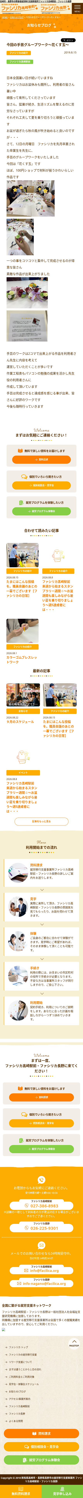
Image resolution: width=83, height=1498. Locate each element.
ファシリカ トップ (18, 1347)
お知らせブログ (17, 17)
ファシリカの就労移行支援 (23, 1354)
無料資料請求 (21, 1494)
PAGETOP (74, 1345)
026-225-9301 (44, 1228)
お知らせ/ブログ (17, 1391)
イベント (23, 772)
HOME (5, 17)
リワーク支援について (20, 1362)
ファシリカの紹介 (22, 571)
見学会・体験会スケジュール (24, 1384)
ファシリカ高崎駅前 (19, 1406)
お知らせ (23, 711)
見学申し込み (62, 1494)
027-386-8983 (44, 1206)
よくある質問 (16, 1421)
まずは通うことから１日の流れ (25, 1369)
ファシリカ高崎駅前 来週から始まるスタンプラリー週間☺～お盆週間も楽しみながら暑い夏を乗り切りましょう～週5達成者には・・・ (57, 596)
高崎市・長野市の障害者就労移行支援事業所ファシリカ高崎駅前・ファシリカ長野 (35, 1)
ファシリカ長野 (17, 1413)
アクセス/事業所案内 (19, 1399)
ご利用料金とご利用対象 (21, 1377)
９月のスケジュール (20, 722)
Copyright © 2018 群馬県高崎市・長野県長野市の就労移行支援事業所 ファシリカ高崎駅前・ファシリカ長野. (41, 1479)
